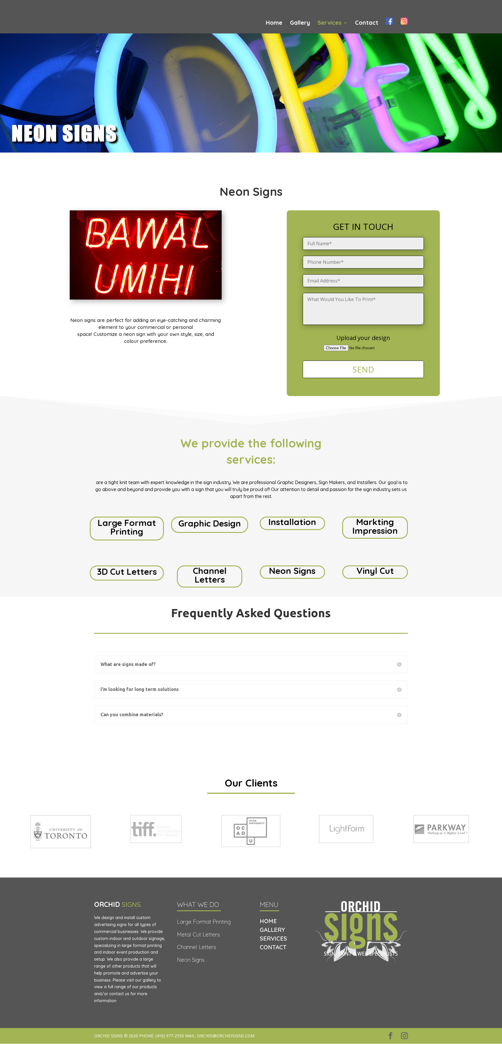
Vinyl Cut (375, 570)
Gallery (300, 23)
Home (274, 23)
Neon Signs (292, 570)
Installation (292, 521)
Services (330, 23)
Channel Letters (210, 575)
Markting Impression (375, 526)
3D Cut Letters (127, 571)
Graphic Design (209, 523)
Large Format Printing (127, 527)
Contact (366, 23)
